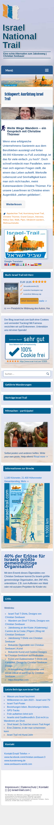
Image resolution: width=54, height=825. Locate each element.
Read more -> (41, 456)
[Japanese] (28, 264)
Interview (39, 217)
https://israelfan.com (18, 680)
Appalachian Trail (14, 213)
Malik (17, 220)
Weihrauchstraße (11, 223)
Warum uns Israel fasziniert (21, 696)
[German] (13, 264)
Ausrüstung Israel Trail (33, 213)
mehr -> (43, 301)
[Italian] (24, 264)
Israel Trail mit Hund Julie (20, 735)
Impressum (12, 787)
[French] (10, 264)
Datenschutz (29, 787)
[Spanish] (36, 264)
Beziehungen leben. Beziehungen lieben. (28, 707)
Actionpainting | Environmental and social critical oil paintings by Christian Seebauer (24, 673)
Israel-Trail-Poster (16, 703)
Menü (9, 70)
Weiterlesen (14, 204)
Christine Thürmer (11, 217)
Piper (23, 220)
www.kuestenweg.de (14, 760)
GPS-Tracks (13, 710)
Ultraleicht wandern (35, 220)
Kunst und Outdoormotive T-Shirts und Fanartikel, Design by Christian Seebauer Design (26, 662)
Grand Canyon (27, 217)
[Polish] (32, 264)
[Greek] (17, 264)
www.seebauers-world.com (18, 764)
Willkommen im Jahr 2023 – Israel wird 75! (28, 700)
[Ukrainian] (39, 264)
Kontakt (43, 787)
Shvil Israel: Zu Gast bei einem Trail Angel (28, 724)
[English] (6, 264)
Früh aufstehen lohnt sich (20, 714)
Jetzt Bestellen (29, 300)
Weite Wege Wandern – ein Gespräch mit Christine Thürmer (26, 131)
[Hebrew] (21, 264)
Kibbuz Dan (8, 220)
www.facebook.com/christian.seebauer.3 (24, 757)
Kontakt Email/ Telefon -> (17, 753)
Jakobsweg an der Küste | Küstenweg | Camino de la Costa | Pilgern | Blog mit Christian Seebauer (26, 631)
